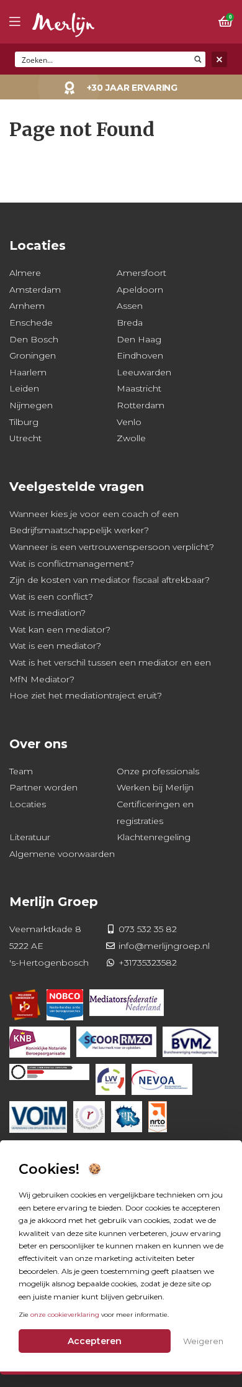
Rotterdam (140, 405)
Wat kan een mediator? (59, 629)
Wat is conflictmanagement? (71, 563)
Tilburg (23, 422)
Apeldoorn (140, 289)
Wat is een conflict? (51, 596)
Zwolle (131, 438)
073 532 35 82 (148, 929)
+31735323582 (148, 962)
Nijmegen (31, 405)
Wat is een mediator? (55, 645)
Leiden (24, 388)
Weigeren (203, 1341)
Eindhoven (140, 355)
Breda (130, 322)
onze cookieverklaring (64, 1315)
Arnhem (27, 305)
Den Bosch (33, 339)
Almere (25, 272)
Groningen (32, 355)
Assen (130, 305)
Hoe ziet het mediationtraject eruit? (85, 695)
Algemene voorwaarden (62, 853)
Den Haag (139, 339)
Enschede (31, 322)
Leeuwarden (144, 372)
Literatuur (29, 837)
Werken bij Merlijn (155, 787)
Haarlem (28, 372)
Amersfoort (141, 272)
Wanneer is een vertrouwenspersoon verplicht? (111, 546)
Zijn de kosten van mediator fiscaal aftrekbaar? (109, 579)
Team (21, 771)
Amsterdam (35, 289)
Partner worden (43, 787)
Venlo (129, 422)
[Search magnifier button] (197, 59)
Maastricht (139, 388)
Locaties (27, 804)
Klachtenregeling (153, 837)
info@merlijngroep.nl (164, 945)
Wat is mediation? (47, 612)
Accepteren (95, 1341)
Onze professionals (158, 771)
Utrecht (25, 438)
